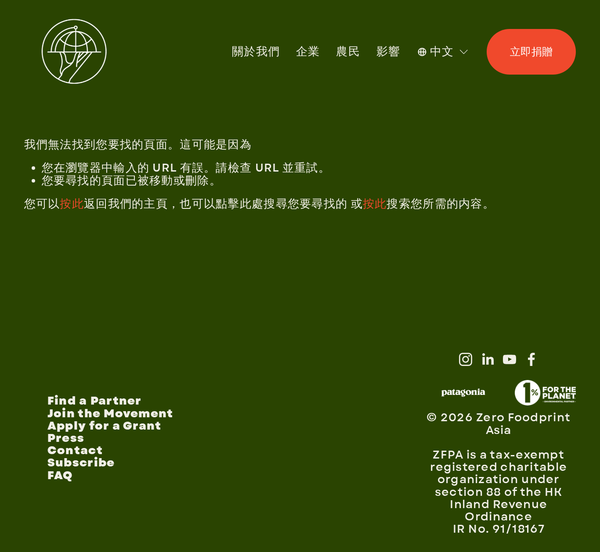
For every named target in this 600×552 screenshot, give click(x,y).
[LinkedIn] (488, 359)
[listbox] (443, 52)
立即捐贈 (531, 52)
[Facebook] (531, 359)
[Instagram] (466, 359)
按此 (72, 204)
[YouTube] (509, 359)
